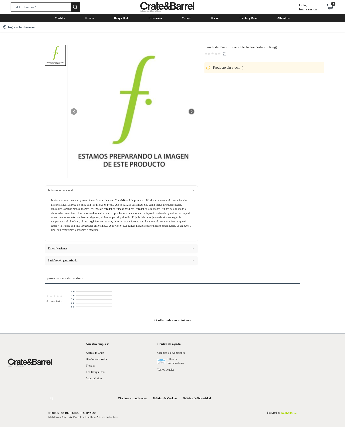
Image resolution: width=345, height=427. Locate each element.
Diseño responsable (96, 359)
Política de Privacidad (197, 398)
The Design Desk (95, 372)
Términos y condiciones (132, 398)
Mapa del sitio (94, 378)
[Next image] (191, 111)
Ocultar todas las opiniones (172, 320)
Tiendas (90, 365)
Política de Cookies (165, 398)
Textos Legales (165, 369)
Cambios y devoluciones (171, 352)
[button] (45, 7)
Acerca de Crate (95, 352)
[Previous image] (74, 111)
